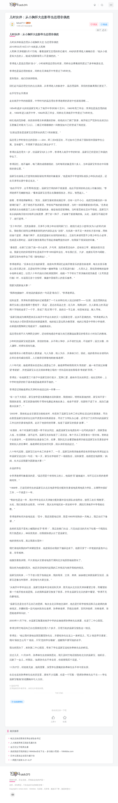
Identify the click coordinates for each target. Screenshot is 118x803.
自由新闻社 (18, 701)
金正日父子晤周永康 (19, 746)
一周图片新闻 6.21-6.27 (21, 759)
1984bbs (32, 789)
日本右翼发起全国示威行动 (22, 755)
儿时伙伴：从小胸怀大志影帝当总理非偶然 (39, 17)
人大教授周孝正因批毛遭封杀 (23, 742)
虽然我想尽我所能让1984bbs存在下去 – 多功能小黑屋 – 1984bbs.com (42, 751)
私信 (105, 24)
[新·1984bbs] (20, 774)
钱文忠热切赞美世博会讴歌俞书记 (25, 738)
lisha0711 (20, 22)
